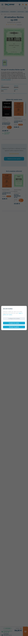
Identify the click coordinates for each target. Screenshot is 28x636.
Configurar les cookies (14, 318)
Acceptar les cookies (14, 323)
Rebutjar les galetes (14, 327)
